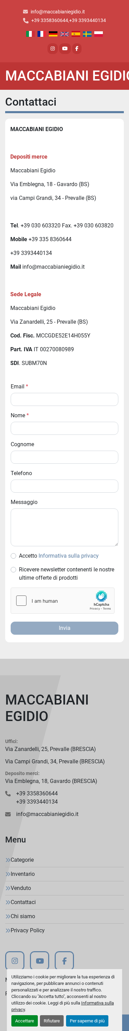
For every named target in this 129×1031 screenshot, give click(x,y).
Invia (65, 628)
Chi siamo (23, 916)
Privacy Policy (28, 930)
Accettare (24, 1020)
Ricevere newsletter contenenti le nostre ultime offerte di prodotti (66, 573)
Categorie (22, 860)
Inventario (23, 874)
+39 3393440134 (87, 20)
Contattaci (23, 902)
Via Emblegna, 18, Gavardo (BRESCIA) (51, 781)
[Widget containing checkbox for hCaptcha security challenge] (63, 601)
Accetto (59, 555)
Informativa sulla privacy (69, 555)
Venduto (21, 888)
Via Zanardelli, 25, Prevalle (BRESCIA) (50, 749)
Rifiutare (52, 1020)
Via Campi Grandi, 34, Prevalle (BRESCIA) (55, 761)
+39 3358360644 (49, 20)
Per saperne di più (87, 1020)
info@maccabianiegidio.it (58, 11)
